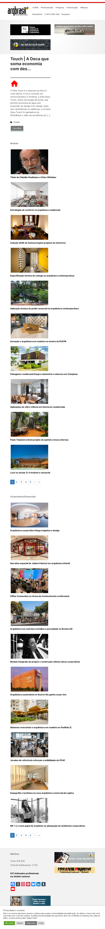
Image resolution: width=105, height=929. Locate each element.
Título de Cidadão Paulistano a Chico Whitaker (33, 177)
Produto (17, 122)
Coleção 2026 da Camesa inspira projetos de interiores (38, 243)
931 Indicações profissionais (24, 873)
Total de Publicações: (21, 865)
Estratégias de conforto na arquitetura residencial (35, 210)
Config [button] (40, 923)
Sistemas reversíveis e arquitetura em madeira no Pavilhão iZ (41, 727)
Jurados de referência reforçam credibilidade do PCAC (37, 760)
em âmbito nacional (20, 876)
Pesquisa (66, 14)
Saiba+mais (31, 923)
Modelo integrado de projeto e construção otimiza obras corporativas (45, 661)
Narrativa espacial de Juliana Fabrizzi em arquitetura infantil (40, 563)
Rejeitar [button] (20, 923)
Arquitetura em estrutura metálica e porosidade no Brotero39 (41, 629)
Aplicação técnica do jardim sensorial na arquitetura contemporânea (44, 308)
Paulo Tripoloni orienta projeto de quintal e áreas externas (39, 439)
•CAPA (35, 7)
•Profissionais (46, 7)
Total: (13, 861)
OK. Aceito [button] (9, 923)
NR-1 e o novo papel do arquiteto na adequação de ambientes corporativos (47, 826)
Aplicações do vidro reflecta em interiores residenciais (37, 407)
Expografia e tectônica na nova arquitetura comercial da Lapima (42, 793)
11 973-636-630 (52, 14)
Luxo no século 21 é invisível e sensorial (30, 472)
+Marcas (84, 7)
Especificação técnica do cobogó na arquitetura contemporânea (42, 275)
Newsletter (37, 14)
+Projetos (59, 7)
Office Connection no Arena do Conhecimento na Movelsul (39, 596)
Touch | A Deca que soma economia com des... (29, 63)
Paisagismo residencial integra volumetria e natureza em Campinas (44, 374)
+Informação (72, 7)
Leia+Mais (17, 128)
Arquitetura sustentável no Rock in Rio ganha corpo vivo (38, 694)
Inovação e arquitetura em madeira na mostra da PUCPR (38, 341)
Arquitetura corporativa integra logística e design (35, 530)
